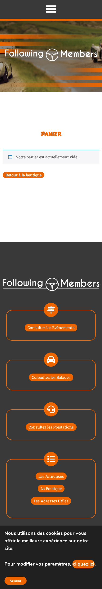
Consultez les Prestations (51, 426)
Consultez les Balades (51, 377)
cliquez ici (83, 564)
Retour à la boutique (23, 174)
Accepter (15, 581)
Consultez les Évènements (51, 327)
